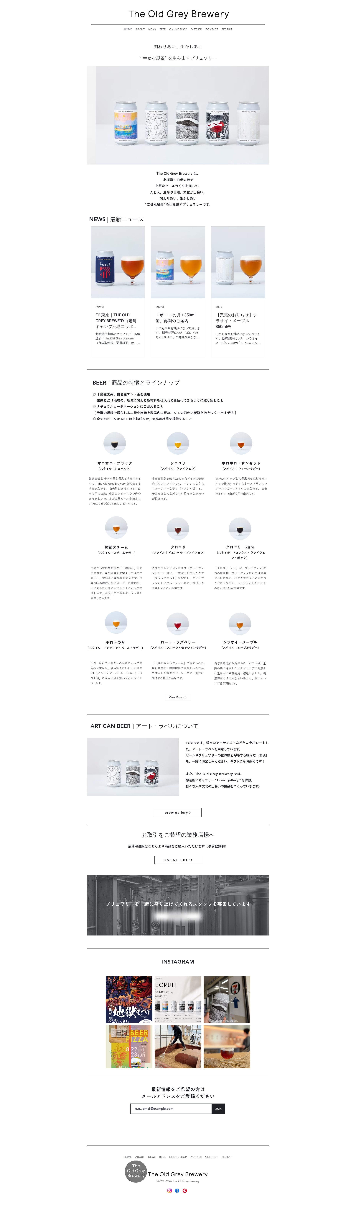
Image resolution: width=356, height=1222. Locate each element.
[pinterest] (185, 1191)
